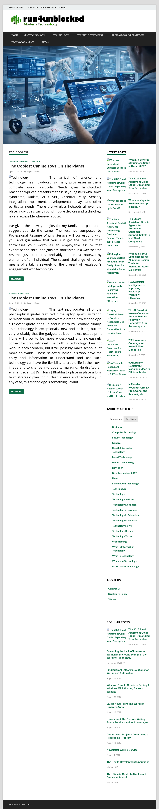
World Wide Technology (125, 566)
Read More (15, 278)
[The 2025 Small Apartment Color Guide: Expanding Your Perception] (116, 178)
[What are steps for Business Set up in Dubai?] (116, 200)
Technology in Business (124, 509)
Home (14, 35)
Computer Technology (124, 432)
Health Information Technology (24, 162)
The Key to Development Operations (128, 762)
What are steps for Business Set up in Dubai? (139, 203)
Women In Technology (124, 561)
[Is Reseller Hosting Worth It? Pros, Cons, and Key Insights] (116, 384)
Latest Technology (122, 457)
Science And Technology (125, 483)
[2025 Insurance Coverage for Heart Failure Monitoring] (116, 340)
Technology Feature (90, 35)
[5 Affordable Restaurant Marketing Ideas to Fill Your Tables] (116, 363)
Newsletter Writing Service (122, 750)
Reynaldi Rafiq (33, 171)
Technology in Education (125, 515)
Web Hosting (119, 541)
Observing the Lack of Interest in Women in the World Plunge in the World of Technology (127, 654)
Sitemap (62, 7)
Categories (115, 418)
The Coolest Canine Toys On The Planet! (47, 166)
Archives (131, 418)
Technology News (22, 42)
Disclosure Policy (48, 7)
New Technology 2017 (124, 472)
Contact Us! (33, 7)
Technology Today (122, 536)
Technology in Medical (124, 520)
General (116, 442)
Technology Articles (19, 294)
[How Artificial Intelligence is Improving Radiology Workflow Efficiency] (116, 282)
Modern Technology (123, 462)
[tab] (115, 419)
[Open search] (148, 35)
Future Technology (122, 437)
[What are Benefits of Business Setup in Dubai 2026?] (116, 160)
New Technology (34, 35)
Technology (61, 35)
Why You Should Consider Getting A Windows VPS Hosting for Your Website (128, 688)
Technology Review (123, 530)
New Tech (117, 467)
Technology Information (128, 35)
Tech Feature (119, 488)
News (45, 42)
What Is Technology (123, 555)
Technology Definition (124, 504)
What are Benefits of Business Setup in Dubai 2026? (139, 163)
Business (117, 426)
